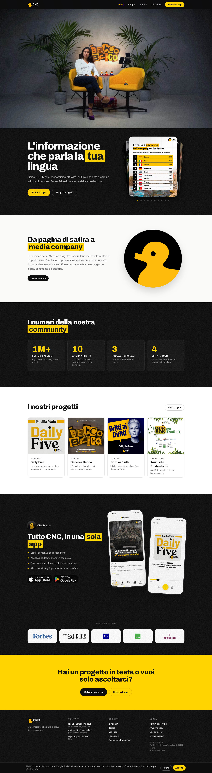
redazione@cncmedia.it (79, 724)
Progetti (132, 4)
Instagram (113, 724)
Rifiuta (166, 768)
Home (121, 4)
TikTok (112, 728)
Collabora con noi (93, 692)
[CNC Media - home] (33, 4)
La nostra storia (38, 278)
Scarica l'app (175, 4)
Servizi (143, 4)
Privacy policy (156, 728)
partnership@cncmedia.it (80, 730)
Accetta (179, 768)
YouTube (113, 732)
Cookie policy (156, 732)
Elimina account (157, 736)
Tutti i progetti (174, 407)
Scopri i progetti (64, 192)
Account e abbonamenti (120, 740)
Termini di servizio (158, 724)
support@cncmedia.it (78, 736)
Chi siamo (156, 4)
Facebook (114, 736)
